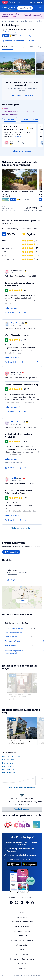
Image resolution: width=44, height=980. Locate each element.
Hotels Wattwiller (8, 766)
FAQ (22, 912)
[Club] (15, 16)
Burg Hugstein (11, 637)
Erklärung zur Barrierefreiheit (22, 959)
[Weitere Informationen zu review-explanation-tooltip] (30, 36)
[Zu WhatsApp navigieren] (33, 902)
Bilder (32, 47)
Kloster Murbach (11, 645)
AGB (22, 950)
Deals (5, 2)
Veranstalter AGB (22, 926)
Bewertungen (21, 47)
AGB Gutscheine (22, 954)
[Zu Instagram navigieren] (16, 902)
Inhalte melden (22, 917)
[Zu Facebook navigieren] (11, 902)
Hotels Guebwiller (8, 772)
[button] (17, 63)
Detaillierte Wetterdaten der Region (22, 787)
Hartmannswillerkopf (13, 632)
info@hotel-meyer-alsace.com (21, 580)
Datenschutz (22, 936)
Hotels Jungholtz (8, 769)
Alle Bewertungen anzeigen (21, 528)
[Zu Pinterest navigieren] (27, 902)
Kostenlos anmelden (32, 15)
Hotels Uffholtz (7, 763)
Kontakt (30, 2)
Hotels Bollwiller (8, 760)
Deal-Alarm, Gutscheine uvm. (22, 922)
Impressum (22, 968)
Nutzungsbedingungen (22, 931)
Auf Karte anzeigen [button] (11, 32)
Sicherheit (22, 964)
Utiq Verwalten (22, 945)
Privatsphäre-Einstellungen (22, 940)
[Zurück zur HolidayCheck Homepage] (8, 8)
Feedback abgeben (22, 809)
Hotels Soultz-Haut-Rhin (11, 756)
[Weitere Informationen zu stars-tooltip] (31, 694)
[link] (35, 8)
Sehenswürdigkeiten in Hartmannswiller (14, 652)
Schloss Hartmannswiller (15, 628)
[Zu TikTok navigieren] (22, 902)
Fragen (40, 47)
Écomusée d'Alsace (12, 641)
